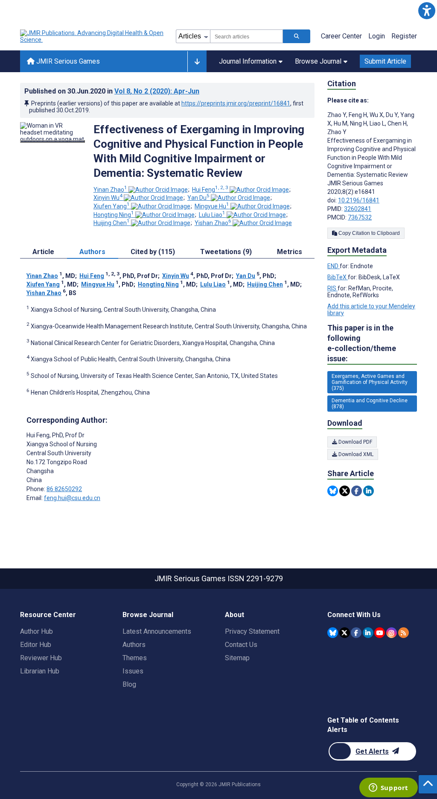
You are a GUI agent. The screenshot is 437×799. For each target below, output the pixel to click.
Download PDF (354, 442)
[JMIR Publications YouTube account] (379, 632)
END (333, 266)
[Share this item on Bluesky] (332, 491)
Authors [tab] (92, 252)
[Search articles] (296, 36)
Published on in (111, 91)
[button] (426, 10)
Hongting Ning (113, 214)
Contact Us (241, 645)
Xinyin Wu (107, 197)
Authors (134, 645)
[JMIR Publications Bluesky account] (332, 632)
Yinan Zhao (110, 189)
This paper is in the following (361, 343)
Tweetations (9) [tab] (226, 252)
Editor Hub (35, 645)
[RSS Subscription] (403, 632)
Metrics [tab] (289, 252)
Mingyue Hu (212, 206)
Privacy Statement (252, 631)
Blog (129, 684)
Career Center (341, 36)
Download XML (355, 454)
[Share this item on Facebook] (356, 491)
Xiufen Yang (111, 206)
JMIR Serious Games (67, 61)
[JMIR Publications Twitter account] (344, 632)
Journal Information (248, 61)
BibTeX (337, 277)
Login (376, 36)
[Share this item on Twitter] (344, 491)
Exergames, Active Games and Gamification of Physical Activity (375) (370, 382)
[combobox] (246, 36)
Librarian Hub (39, 671)
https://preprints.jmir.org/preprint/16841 (235, 103)
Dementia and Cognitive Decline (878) (370, 404)
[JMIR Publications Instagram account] (391, 632)
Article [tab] (43, 252)
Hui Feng (210, 189)
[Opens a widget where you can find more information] (388, 788)
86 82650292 (64, 489)
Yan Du (198, 197)
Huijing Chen (111, 223)
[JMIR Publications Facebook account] (356, 632)
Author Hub (36, 631)
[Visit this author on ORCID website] (158, 189)
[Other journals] (197, 61)
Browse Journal (318, 61)
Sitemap (237, 658)
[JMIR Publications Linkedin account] (368, 632)
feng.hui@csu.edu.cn (72, 498)
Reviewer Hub (41, 658)
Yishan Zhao (213, 223)
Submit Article (385, 61)
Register (404, 36)
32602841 (357, 208)
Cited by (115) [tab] (153, 252)
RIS (332, 288)
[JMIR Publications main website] (92, 36)
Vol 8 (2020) (156, 91)
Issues (132, 671)
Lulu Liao (212, 214)
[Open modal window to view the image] (52, 141)
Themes (134, 658)
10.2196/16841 (358, 200)
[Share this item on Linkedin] (368, 491)
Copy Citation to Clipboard (368, 233)
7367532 (360, 217)
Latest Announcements (156, 631)
